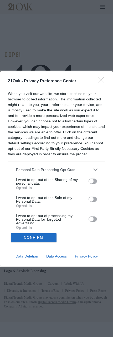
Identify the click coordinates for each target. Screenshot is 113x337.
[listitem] (56, 170)
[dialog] (56, 168)
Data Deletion (27, 256)
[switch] (93, 181)
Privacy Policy (86, 256)
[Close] (103, 81)
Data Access (56, 256)
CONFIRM (33, 237)
